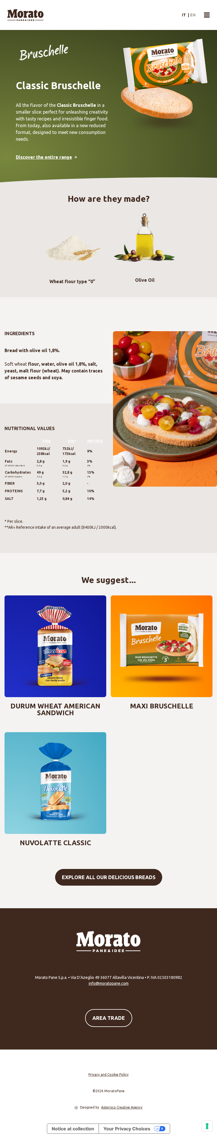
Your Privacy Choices (126, 1128)
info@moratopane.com (109, 983)
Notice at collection (73, 1128)
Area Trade (108, 1018)
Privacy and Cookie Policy (108, 1074)
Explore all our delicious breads (108, 877)
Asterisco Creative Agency (121, 1107)
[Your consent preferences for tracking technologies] (207, 1126)
